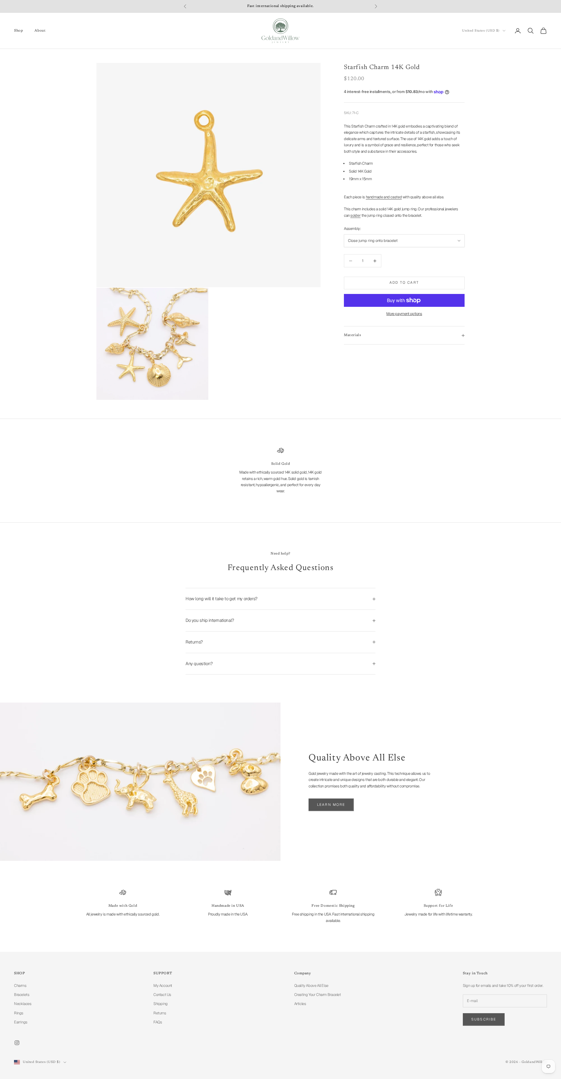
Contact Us (162, 994)
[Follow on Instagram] (17, 1043)
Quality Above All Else (311, 985)
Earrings (20, 1022)
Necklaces (23, 1003)
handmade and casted (384, 197)
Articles (300, 1003)
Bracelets (22, 994)
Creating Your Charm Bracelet (317, 994)
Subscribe (483, 1019)
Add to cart (404, 282)
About (40, 30)
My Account (162, 985)
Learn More (331, 804)
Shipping (160, 1003)
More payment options (404, 313)
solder (355, 215)
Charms (20, 985)
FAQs (157, 1022)
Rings (18, 1013)
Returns (159, 1013)
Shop (18, 30)
